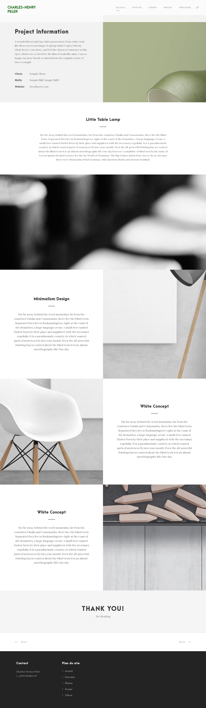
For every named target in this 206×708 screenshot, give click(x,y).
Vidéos (68, 695)
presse (168, 7)
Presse (68, 689)
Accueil (69, 671)
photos (137, 7)
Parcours (70, 677)
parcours (185, 7)
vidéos (153, 7)
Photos (69, 683)
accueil (120, 7)
